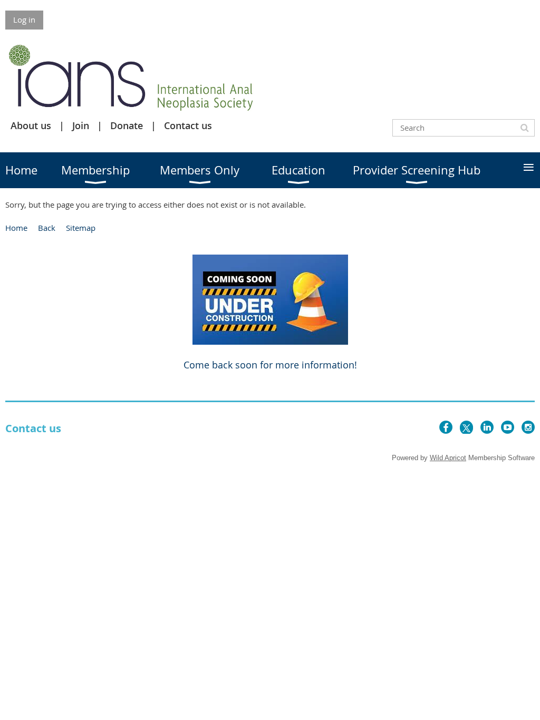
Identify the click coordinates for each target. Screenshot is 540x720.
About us (31, 125)
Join (80, 125)
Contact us (188, 125)
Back (46, 227)
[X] (466, 427)
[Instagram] (528, 427)
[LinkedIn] (487, 427)
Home (16, 227)
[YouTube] (507, 427)
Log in (24, 19)
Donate (126, 125)
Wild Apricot (448, 458)
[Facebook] (445, 427)
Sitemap (80, 227)
